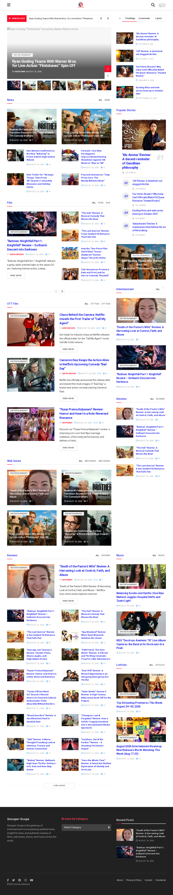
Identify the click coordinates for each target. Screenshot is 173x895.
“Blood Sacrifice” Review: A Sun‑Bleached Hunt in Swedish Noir (41, 718)
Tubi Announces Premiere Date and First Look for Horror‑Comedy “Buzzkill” (95, 272)
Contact (148, 880)
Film (108, 203)
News (107, 100)
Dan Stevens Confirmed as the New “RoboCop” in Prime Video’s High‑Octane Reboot (70, 18)
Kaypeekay (67, 423)
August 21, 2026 (91, 684)
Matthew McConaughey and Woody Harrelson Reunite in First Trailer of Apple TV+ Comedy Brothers (31, 132)
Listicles (160, 665)
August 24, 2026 (126, 653)
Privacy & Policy (133, 880)
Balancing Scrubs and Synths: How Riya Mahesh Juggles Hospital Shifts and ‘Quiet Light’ (140, 597)
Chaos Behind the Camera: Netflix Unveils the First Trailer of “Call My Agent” (82, 319)
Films (101, 203)
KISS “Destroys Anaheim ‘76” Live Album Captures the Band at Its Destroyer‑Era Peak (141, 644)
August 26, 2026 (19, 140)
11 (32, 140)
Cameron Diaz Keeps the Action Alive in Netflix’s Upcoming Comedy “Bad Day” (84, 364)
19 (49, 708)
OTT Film (95, 304)
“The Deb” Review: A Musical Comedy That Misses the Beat (92, 216)
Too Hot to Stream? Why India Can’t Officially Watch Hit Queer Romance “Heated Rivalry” (148, 197)
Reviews (160, 399)
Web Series (90, 461)
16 (104, 280)
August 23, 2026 (88, 373)
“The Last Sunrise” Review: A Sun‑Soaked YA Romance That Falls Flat (95, 234)
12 (104, 167)
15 (49, 726)
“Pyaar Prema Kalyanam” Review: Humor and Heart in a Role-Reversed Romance (83, 413)
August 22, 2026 (84, 423)
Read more (16, 275)
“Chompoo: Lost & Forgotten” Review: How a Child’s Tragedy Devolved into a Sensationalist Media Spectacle (95, 721)
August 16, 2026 (126, 759)
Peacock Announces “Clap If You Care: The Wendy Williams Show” (95, 177)
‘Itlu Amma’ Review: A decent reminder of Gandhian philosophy (147, 36)
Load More (59, 786)
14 (49, 164)
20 (104, 241)
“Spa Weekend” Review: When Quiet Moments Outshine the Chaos (93, 635)
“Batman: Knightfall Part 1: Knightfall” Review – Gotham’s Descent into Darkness (27, 245)
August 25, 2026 (91, 185)
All (100, 100)
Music (161, 555)
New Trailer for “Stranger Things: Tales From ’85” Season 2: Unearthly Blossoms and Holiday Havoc (40, 180)
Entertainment (22, 51)
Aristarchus (68, 328)
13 (104, 224)
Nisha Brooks (22, 72)
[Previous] (56, 291)
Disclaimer (161, 880)
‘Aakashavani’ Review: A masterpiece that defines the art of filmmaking (149, 227)
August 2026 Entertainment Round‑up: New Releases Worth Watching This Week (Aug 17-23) (139, 750)
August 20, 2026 (91, 774)
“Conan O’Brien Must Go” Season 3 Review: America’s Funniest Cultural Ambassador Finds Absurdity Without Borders (41, 697)
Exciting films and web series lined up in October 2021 (149, 90)
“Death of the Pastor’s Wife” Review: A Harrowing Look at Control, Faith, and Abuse (29, 493)
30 (139, 711)
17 (49, 753)
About (120, 880)
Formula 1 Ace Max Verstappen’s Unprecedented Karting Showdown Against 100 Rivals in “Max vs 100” (93, 156)
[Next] (62, 291)
